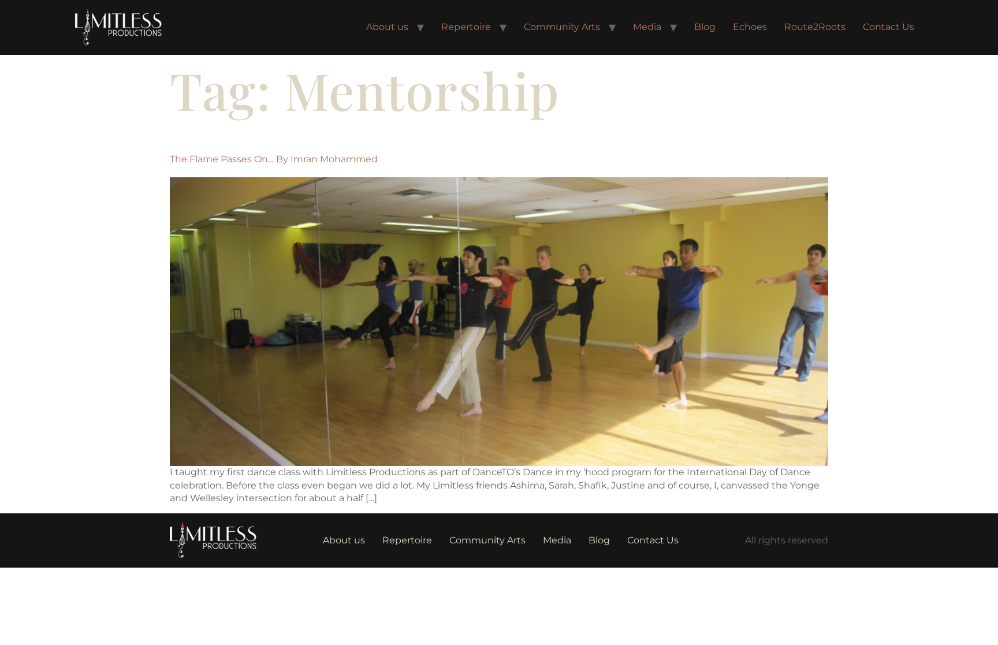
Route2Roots (815, 26)
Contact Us (888, 26)
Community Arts (562, 26)
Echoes (750, 26)
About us (387, 26)
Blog (705, 26)
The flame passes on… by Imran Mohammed (274, 159)
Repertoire (466, 26)
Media (647, 26)
